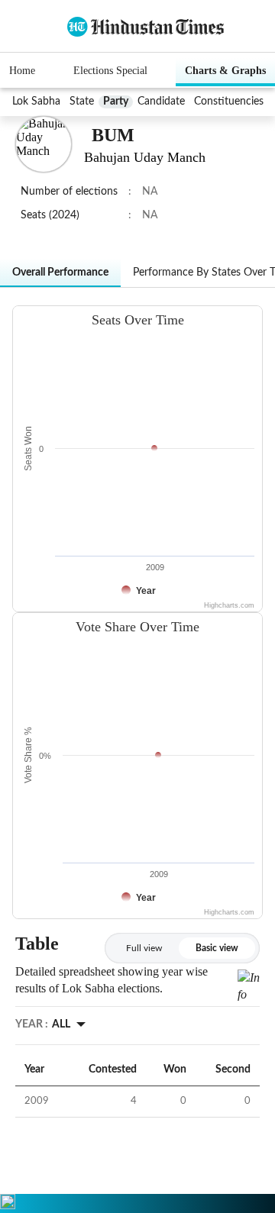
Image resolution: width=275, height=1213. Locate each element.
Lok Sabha (36, 101)
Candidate (161, 101)
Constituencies (229, 101)
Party (115, 101)
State (82, 101)
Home (22, 70)
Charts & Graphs (225, 70)
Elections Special (110, 70)
